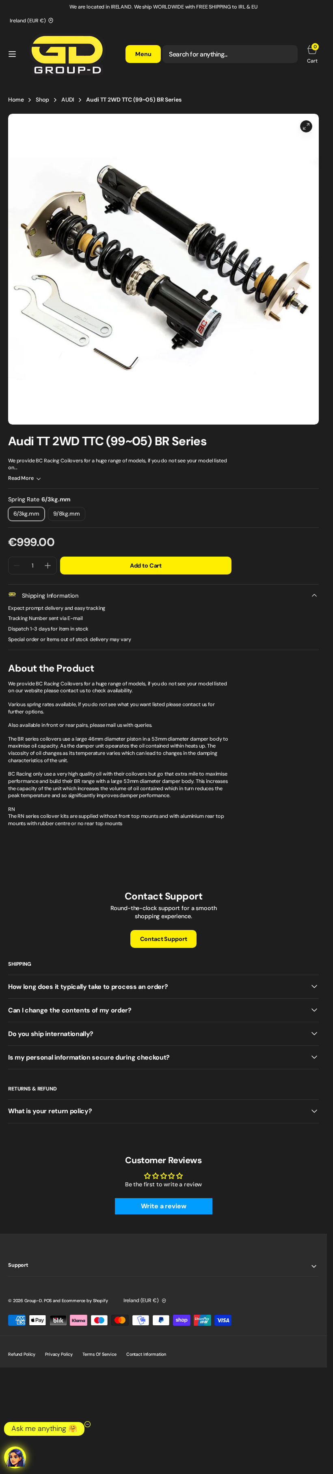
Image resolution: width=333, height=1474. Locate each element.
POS (48, 1300)
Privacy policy (59, 1354)
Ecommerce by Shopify (85, 1300)
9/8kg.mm (69, 515)
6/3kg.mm (29, 515)
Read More (21, 478)
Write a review (163, 1206)
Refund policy (21, 1354)
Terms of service (99, 1354)
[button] (12, 54)
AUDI (67, 99)
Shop (42, 99)
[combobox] (230, 54)
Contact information (146, 1354)
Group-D (33, 1300)
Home (16, 99)
